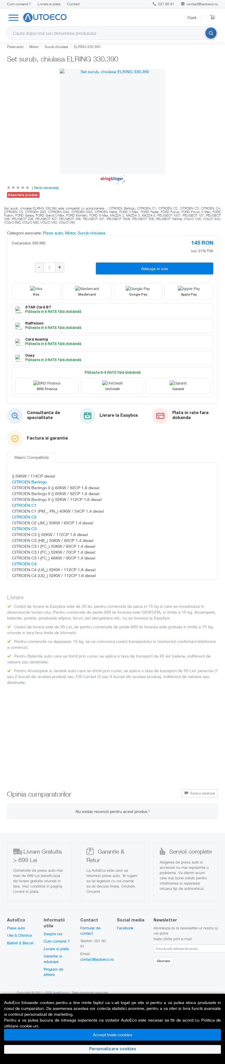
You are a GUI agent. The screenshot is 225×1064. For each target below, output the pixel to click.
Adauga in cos (154, 268)
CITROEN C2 (24, 516)
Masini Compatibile (31, 457)
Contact (73, 4)
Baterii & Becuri (20, 943)
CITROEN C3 (24, 528)
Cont (192, 17)
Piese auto (15, 46)
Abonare (163, 961)
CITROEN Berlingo (29, 481)
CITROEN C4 (24, 563)
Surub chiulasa (56, 46)
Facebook (125, 928)
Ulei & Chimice (19, 935)
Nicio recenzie (45, 187)
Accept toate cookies (112, 1034)
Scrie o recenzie (202, 793)
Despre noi (53, 933)
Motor (34, 46)
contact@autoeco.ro (202, 4)
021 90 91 (165, 4)
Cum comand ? (19, 4)
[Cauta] (211, 33)
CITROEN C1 (24, 505)
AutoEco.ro (61, 992)
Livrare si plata (49, 4)
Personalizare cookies (112, 1049)
